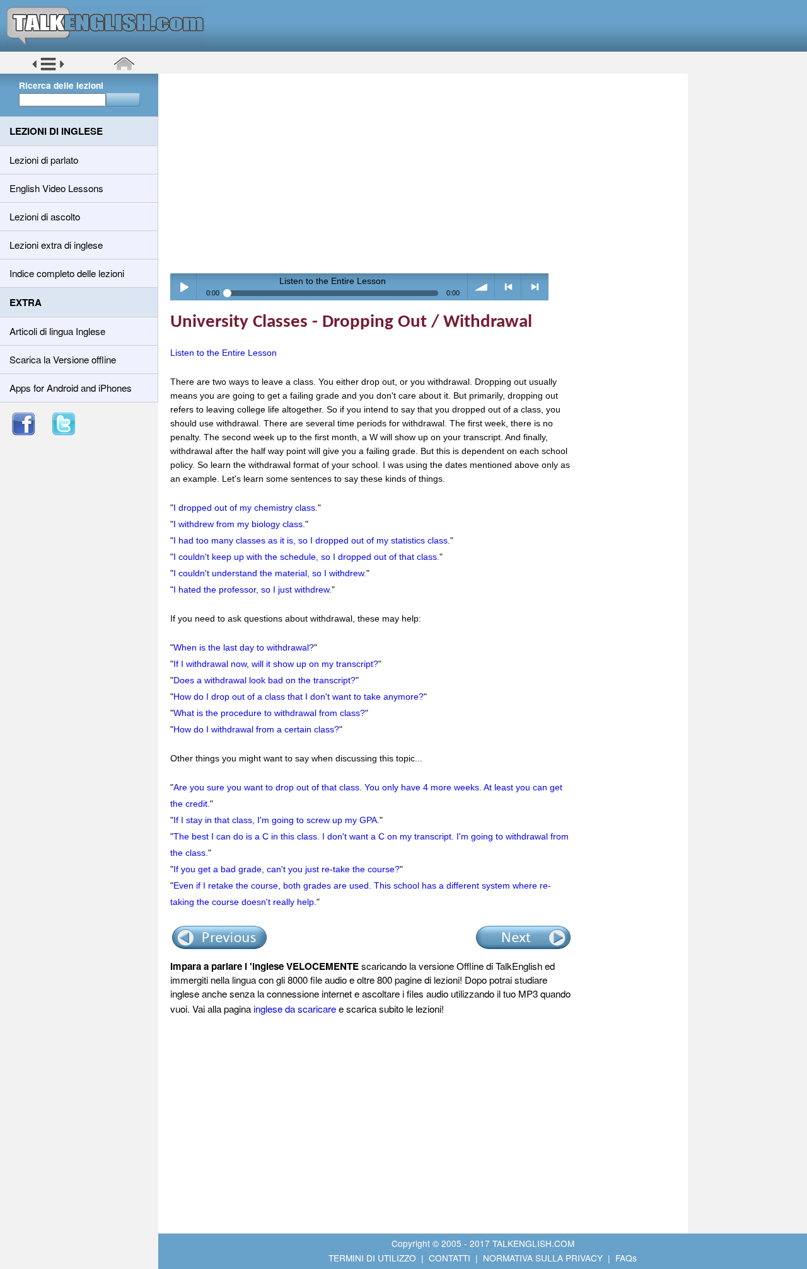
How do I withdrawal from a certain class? (256, 729)
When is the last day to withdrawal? (243, 647)
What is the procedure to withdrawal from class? (269, 713)
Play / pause (183, 287)
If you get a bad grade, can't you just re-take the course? (286, 869)
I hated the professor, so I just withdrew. (252, 589)
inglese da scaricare (294, 1008)
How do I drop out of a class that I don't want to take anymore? (298, 696)
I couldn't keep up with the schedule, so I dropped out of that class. (306, 557)
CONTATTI (449, 1257)
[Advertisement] (427, 173)
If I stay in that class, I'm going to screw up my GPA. (276, 820)
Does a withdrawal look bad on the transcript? (264, 680)
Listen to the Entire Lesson (223, 353)
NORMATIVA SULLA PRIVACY (543, 1257)
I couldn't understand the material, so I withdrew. (269, 573)
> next (535, 287)
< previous (508, 287)
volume (481, 287)
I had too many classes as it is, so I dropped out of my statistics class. (311, 540)
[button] (48, 68)
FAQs (626, 1257)
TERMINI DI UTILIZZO (372, 1257)
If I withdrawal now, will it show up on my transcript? (275, 664)
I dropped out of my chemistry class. (245, 508)
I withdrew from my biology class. (239, 524)
